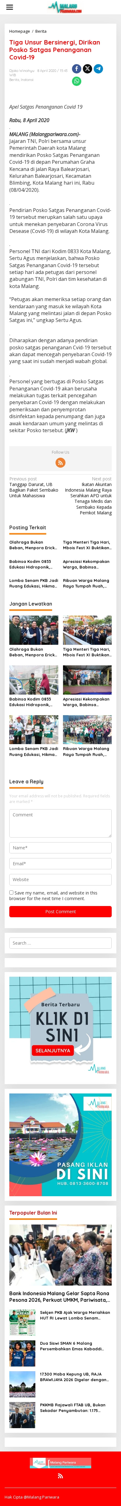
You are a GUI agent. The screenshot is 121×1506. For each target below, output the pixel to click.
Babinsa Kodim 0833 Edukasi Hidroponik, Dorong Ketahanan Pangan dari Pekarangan (30, 564)
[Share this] (76, 68)
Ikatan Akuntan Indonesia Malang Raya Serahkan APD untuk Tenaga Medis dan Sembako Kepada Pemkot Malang (88, 496)
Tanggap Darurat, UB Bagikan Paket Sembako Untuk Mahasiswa (33, 487)
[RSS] (60, 463)
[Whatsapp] (76, 81)
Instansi (27, 80)
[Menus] (10, 7)
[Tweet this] (87, 68)
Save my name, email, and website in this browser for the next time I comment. (53, 895)
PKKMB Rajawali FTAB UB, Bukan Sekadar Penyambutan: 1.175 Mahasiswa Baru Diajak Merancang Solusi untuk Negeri (72, 1407)
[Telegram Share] (98, 68)
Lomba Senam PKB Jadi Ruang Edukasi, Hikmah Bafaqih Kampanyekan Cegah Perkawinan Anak (33, 583)
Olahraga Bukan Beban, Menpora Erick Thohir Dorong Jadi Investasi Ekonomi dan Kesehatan (32, 545)
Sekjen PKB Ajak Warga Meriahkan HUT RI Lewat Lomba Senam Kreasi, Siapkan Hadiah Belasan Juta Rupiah (75, 1315)
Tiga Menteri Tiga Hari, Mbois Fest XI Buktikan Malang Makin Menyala (86, 545)
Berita (14, 80)
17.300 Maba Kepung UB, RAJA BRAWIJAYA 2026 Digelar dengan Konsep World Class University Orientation (73, 1376)
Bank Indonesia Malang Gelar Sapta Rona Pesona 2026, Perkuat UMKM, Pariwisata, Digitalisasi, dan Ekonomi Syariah (59, 1296)
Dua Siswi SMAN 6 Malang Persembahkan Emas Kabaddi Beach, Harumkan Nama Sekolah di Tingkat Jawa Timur (74, 1346)
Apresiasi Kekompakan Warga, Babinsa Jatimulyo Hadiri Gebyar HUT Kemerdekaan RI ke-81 (86, 564)
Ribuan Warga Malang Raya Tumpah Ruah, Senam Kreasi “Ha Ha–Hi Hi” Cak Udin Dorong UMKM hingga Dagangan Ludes (86, 583)
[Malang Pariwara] (65, 7)
